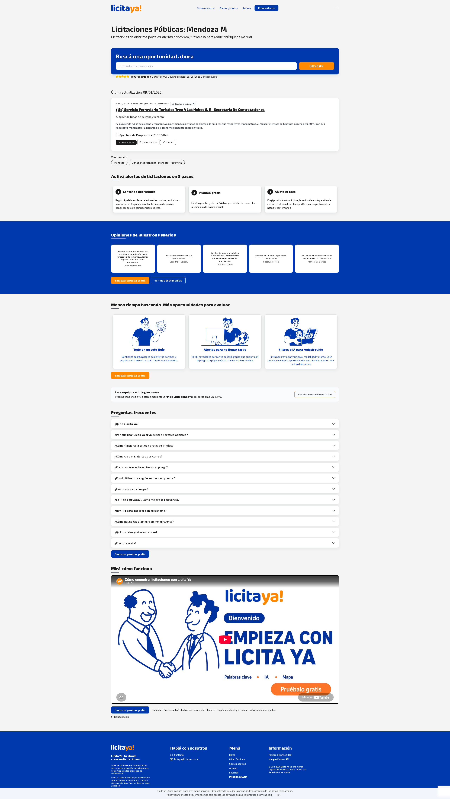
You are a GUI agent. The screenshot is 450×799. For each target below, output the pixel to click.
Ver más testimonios (168, 280)
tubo (133, 116)
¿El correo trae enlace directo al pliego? (141, 467)
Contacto (179, 754)
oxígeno (147, 116)
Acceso (233, 768)
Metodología (210, 76)
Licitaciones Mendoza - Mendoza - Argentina (157, 162)
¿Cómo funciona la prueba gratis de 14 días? (144, 445)
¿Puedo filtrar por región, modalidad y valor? (145, 478)
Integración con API (279, 759)
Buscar (316, 66)
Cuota (169, 142)
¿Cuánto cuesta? (126, 543)
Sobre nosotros (237, 763)
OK (278, 795)
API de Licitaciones (177, 396)
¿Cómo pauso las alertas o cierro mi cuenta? (144, 521)
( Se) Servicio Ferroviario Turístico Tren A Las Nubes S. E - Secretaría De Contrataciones (190, 109)
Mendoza (119, 162)
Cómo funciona (237, 759)
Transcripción (121, 716)
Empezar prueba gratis (130, 280)
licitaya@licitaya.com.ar (186, 759)
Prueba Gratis (266, 8)
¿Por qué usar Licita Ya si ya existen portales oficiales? (151, 434)
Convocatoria (150, 142)
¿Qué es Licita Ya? (126, 423)
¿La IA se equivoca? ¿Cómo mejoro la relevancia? (147, 499)
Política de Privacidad (260, 794)
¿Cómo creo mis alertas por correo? (139, 456)
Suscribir (234, 772)
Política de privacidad (280, 754)
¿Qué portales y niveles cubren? (136, 532)
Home (232, 754)
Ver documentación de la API (315, 394)
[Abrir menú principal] (336, 8)
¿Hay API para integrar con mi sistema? (141, 510)
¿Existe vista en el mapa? (131, 489)
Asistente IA (127, 142)
